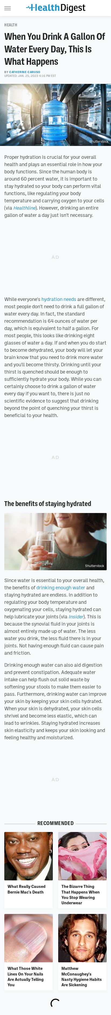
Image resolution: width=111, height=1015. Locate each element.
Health (11, 25)
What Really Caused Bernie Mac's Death (27, 889)
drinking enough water (60, 587)
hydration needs (58, 299)
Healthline (24, 208)
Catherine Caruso (24, 72)
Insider (75, 616)
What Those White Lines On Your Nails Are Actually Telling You (26, 976)
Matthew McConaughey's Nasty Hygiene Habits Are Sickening (81, 976)
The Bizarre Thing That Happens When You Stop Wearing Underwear (80, 894)
